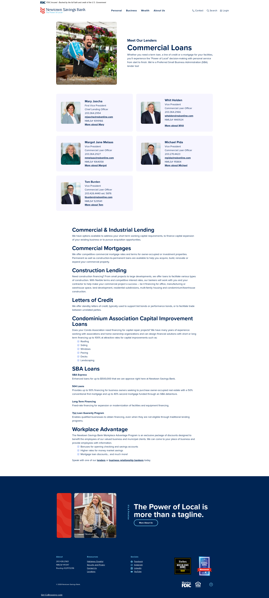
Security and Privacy (96, 564)
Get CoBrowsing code (51, 595)
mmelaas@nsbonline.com (99, 158)
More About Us (146, 522)
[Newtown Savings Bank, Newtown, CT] (62, 10)
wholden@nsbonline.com (179, 116)
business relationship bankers (126, 460)
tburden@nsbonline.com (98, 197)
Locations (91, 571)
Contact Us (92, 568)
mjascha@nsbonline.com (99, 117)
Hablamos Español (95, 561)
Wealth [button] (145, 10)
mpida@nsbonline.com (178, 158)
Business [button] (131, 10)
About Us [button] (159, 10)
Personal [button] (116, 10)
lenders (101, 460)
